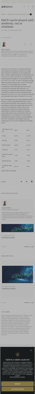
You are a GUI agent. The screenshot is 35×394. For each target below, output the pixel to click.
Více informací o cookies (17, 377)
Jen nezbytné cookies (17, 389)
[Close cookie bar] (31, 350)
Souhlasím (17, 384)
